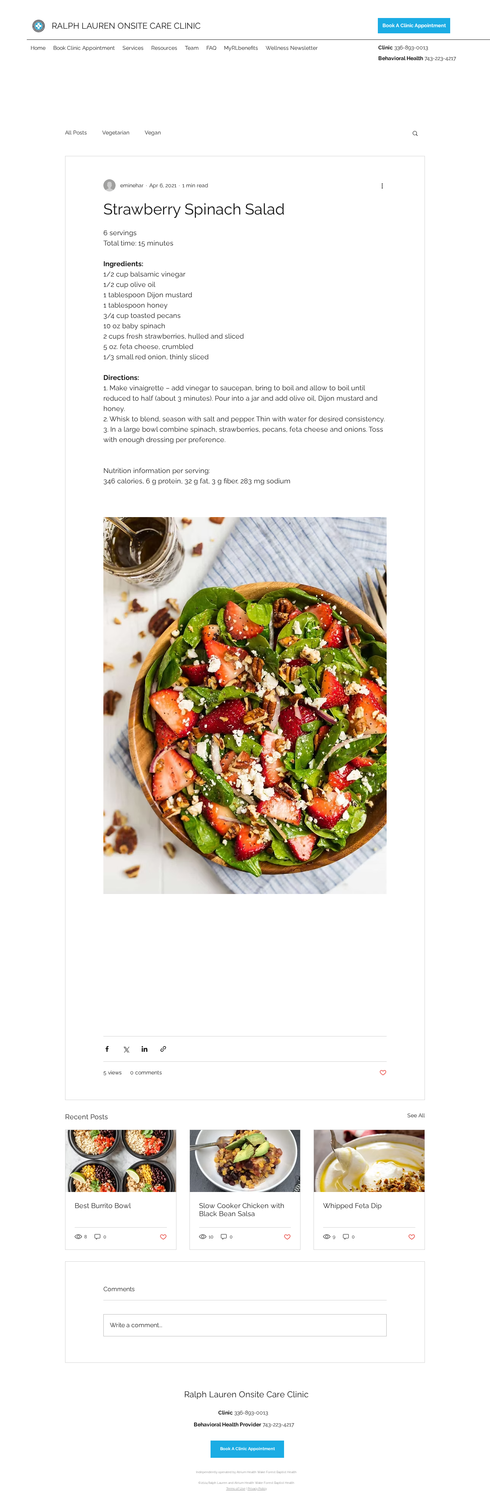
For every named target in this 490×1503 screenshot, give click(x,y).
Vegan (153, 132)
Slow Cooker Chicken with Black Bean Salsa (241, 1210)
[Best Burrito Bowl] (120, 1161)
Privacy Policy (257, 1488)
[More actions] (382, 185)
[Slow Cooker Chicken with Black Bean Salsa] (245, 1161)
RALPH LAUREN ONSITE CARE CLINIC (126, 26)
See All (416, 1115)
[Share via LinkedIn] (144, 1049)
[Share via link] (163, 1049)
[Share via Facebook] (107, 1049)
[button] (415, 133)
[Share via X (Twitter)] (125, 1049)
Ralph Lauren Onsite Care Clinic (246, 1394)
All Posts (76, 132)
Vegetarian (115, 132)
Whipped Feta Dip (352, 1206)
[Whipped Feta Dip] (369, 1161)
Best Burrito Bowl (103, 1206)
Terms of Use (235, 1488)
